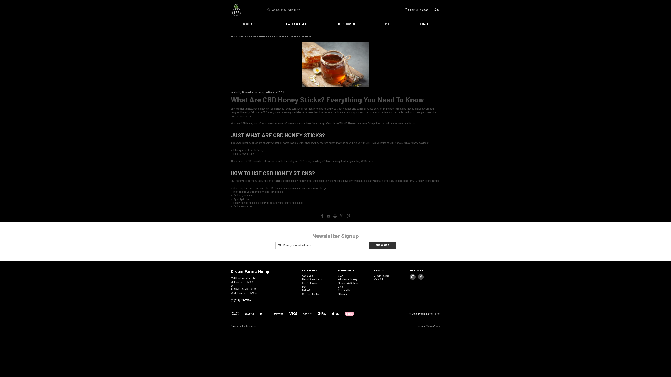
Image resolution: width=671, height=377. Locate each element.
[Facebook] (322, 216)
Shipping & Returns (348, 283)
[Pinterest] (348, 216)
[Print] (335, 216)
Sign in (411, 9)
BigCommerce (249, 326)
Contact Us (344, 290)
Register (423, 9)
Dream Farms (381, 275)
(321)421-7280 (242, 300)
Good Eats (249, 24)
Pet (387, 24)
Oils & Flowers (346, 24)
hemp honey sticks (359, 112)
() (438, 9)
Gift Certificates (311, 294)
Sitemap (343, 294)
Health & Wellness (296, 24)
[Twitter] (341, 216)
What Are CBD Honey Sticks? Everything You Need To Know (327, 99)
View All (378, 279)
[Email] (328, 216)
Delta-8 (423, 24)
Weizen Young (433, 326)
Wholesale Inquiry (347, 279)
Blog (340, 286)
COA (340, 275)
